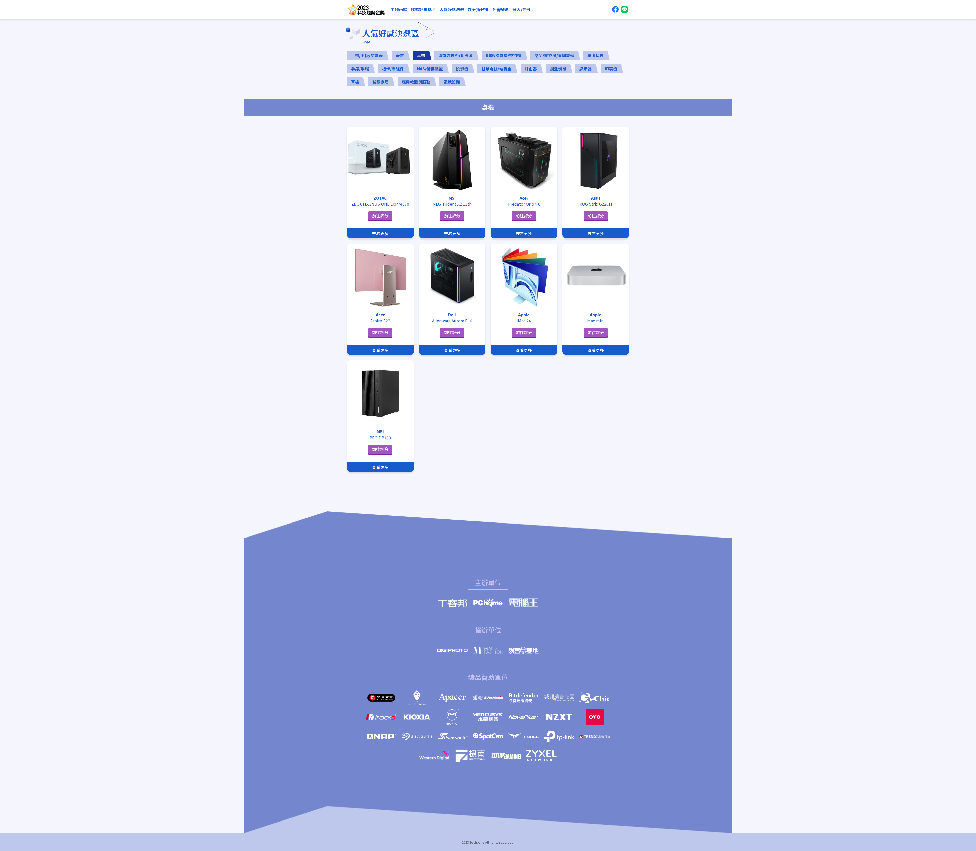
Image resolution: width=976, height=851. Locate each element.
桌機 (421, 55)
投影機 (462, 69)
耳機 (355, 82)
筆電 (400, 55)
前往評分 (380, 216)
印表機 (611, 69)
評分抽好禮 (478, 9)
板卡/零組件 (393, 69)
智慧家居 (380, 82)
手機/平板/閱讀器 (367, 55)
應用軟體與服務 (416, 82)
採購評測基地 (423, 9)
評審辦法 (500, 9)
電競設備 (452, 82)
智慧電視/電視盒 (496, 69)
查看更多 (380, 233)
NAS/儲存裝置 (430, 69)
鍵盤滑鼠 (558, 69)
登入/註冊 (521, 9)
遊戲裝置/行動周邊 (455, 55)
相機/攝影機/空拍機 (503, 55)
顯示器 (586, 69)
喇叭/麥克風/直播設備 (554, 55)
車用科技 (595, 55)
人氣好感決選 (451, 9)
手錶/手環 (360, 69)
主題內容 (399, 9)
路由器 (531, 69)
